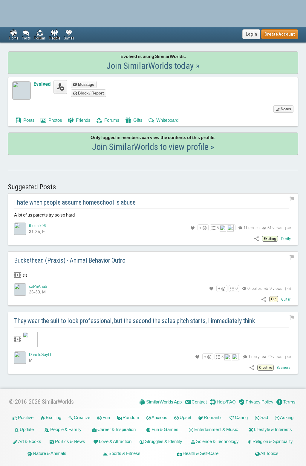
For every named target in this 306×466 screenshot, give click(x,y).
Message (85, 84)
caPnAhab (38, 286)
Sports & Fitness (124, 453)
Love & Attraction (114, 441)
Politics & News (69, 441)
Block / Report (90, 93)
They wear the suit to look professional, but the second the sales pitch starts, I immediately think (134, 321)
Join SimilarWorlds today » (153, 65)
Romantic (213, 417)
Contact (199, 401)
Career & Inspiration (116, 429)
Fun (106, 417)
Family (285, 239)
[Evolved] (21, 91)
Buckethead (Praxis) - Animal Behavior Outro (70, 260)
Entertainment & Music (215, 429)
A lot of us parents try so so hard (44, 214)
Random (130, 417)
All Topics (269, 453)
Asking (286, 417)
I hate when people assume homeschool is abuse (75, 202)
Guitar (285, 299)
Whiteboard (166, 120)
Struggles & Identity (163, 441)
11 (251, 228)
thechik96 (37, 225)
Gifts (137, 120)
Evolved (42, 84)
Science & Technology (217, 441)
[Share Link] (256, 238)
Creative (81, 417)
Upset (185, 417)
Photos (55, 120)
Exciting (53, 417)
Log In (251, 34)
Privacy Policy (259, 401)
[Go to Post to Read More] (153, 339)
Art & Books (29, 441)
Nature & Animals (49, 453)
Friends (83, 120)
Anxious (159, 417)
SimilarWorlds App (163, 401)
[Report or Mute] (292, 199)
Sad (263, 417)
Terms (289, 401)
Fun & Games (164, 429)
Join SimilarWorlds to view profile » (153, 146)
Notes (285, 109)
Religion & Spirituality (272, 441)
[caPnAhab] (20, 290)
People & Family (65, 429)
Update (26, 429)
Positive (25, 417)
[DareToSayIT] (20, 358)
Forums (111, 120)
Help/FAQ (226, 401)
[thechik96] (20, 229)
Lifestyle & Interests (272, 429)
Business (283, 367)
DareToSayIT (40, 354)
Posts (28, 120)
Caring (241, 417)
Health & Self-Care (200, 453)
